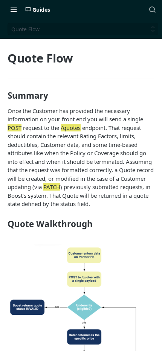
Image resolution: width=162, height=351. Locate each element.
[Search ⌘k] (152, 9)
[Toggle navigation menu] (14, 9)
